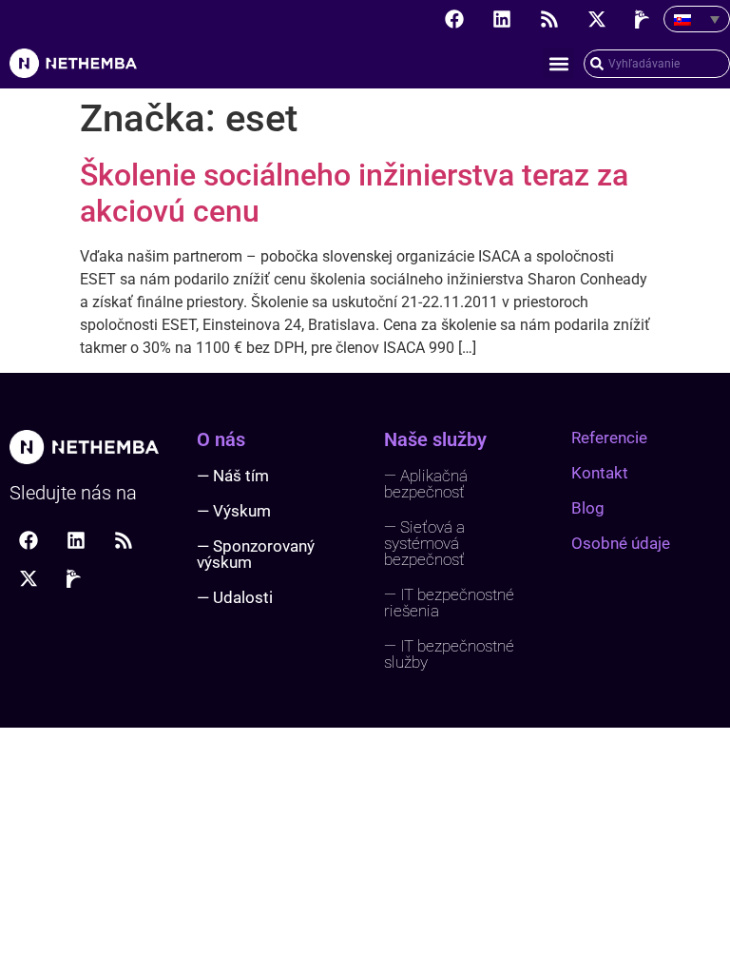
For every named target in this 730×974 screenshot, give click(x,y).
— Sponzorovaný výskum (256, 554)
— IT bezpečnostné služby (449, 654)
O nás (221, 439)
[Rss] (549, 19)
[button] (558, 63)
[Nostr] (644, 19)
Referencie (609, 437)
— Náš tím (233, 475)
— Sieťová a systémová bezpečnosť (424, 543)
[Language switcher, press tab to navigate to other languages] (696, 19)
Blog (588, 507)
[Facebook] (454, 19)
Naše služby (435, 439)
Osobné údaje (620, 543)
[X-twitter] (597, 19)
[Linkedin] (502, 19)
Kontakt (599, 472)
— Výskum (234, 510)
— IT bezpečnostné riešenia (449, 602)
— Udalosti (235, 597)
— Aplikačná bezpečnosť (426, 483)
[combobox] (657, 63)
